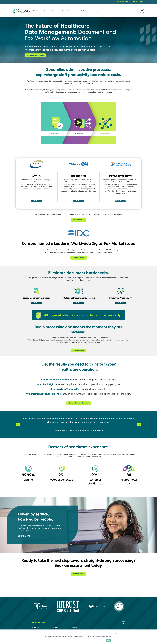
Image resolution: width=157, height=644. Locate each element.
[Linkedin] (123, 623)
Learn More (36, 201)
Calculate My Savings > (122, 1)
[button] (40, 11)
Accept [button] (108, 640)
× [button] (116, 632)
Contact (74, 627)
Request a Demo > (138, 1)
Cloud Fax (55, 627)
